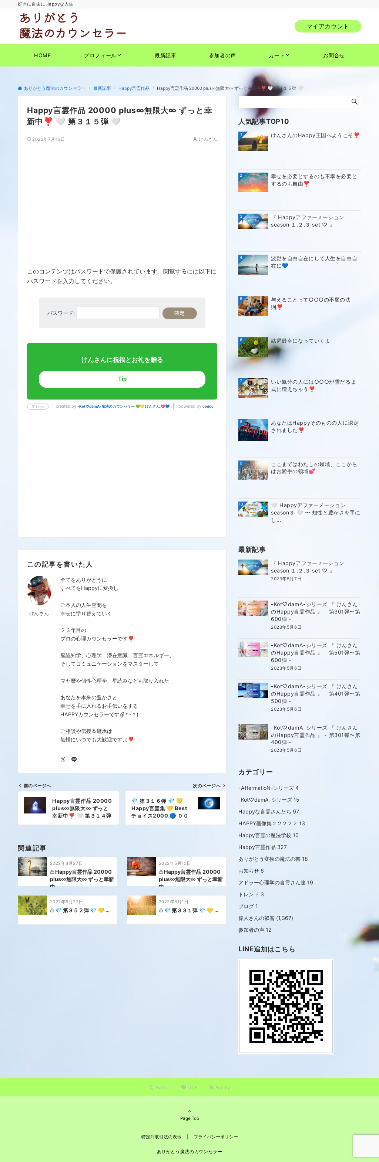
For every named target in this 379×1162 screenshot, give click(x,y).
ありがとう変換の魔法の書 (273, 859)
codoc (208, 406)
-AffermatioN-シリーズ (268, 788)
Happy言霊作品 (262, 847)
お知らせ (251, 870)
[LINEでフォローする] (74, 760)
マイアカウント (327, 26)
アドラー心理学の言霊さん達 (275, 882)
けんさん (208, 139)
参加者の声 (255, 930)
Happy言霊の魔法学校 (268, 835)
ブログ (248, 906)
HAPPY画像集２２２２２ (271, 823)
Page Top (189, 1118)
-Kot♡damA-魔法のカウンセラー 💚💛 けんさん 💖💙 (123, 406)
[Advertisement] (122, 194)
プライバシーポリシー (216, 1136)
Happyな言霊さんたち (268, 811)
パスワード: (61, 313)
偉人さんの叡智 (256, 918)
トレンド (251, 894)
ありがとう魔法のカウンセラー (189, 1151)
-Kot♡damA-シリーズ (268, 799)
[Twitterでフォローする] (63, 760)
